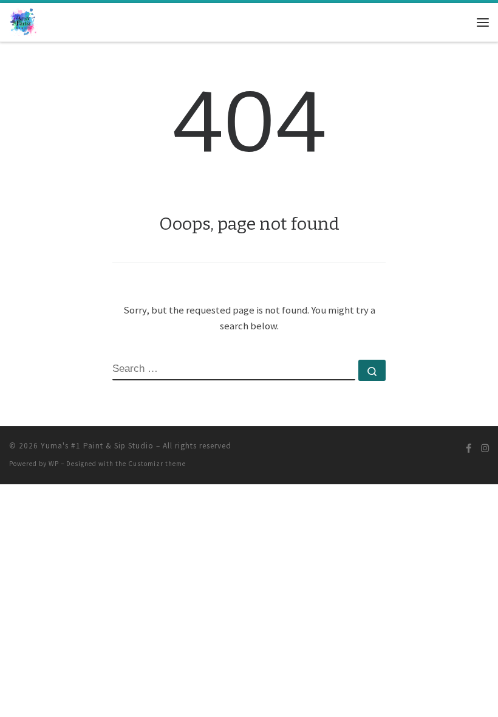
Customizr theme (157, 463)
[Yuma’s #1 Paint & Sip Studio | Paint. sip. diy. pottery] (23, 21)
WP (54, 463)
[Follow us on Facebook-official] (468, 448)
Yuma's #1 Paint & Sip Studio (97, 446)
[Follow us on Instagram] (485, 448)
